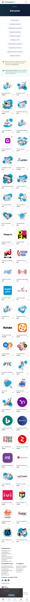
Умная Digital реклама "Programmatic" (21, 429)
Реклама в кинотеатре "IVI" (7, 503)
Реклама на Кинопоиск (21, 335)
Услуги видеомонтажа (21, 539)
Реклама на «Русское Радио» (21, 261)
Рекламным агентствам (7, 567)
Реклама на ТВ (15, 39)
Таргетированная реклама (20, 224)
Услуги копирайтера (6, 130)
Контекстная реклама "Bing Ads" (7, 429)
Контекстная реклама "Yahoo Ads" (21, 410)
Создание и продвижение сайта (6, 560)
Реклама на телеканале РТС (7, 373)
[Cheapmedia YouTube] (5, 580)
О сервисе (20, 563)
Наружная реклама (15, 32)
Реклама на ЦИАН (20, 167)
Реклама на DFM (20, 242)
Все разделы (15, 20)
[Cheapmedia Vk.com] (2, 580)
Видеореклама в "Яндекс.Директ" (20, 391)
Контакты (18, 571)
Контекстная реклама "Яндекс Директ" (21, 522)
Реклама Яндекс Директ (7, 186)
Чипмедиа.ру (6, 548)
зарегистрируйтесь (10, 73)
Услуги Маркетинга (6, 409)
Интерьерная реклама (15, 28)
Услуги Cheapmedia (6, 484)
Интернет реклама (15, 24)
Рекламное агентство (15, 47)
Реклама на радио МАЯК (22, 279)
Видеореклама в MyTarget (6, 354)
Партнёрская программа (4, 572)
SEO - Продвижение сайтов (6, 447)
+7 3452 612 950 (5, 552)
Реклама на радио (15, 36)
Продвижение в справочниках (5, 317)
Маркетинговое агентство (15, 51)
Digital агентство (15, 55)
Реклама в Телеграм (21, 316)
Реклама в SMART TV (21, 502)
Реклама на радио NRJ (7, 260)
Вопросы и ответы (21, 567)
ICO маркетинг (5, 569)
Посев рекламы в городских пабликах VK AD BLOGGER (7, 112)
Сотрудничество (7, 563)
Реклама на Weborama (21, 465)
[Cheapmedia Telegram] (8, 580)
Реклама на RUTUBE (6, 335)
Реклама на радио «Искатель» (20, 298)
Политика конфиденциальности (6, 556)
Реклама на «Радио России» (6, 280)
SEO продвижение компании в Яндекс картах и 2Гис (6, 94)
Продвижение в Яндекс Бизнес (22, 131)
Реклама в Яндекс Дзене (22, 446)
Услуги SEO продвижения (5, 391)
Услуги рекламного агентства (20, 205)
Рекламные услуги (20, 93)
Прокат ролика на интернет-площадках (21, 354)
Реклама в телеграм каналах (6, 243)
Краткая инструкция (21, 566)
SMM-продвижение (6, 223)
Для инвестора (5, 574)
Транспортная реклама (15, 43)
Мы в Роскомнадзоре (6, 558)
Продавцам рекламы (6, 566)
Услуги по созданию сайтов (21, 187)
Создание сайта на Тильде (6, 168)
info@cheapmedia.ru (6, 553)
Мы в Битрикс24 (5, 583)
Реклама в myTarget (21, 484)
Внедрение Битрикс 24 (21, 111)
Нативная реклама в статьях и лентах (6, 522)
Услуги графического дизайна (7, 540)
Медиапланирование (6, 570)
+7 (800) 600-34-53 (6, 550)
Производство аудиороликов (20, 373)
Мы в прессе (19, 570)
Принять (11, 595)
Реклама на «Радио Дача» (6, 298)
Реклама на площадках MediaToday (7, 466)
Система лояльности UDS (6, 150)
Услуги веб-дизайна (6, 204)
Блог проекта (19, 569)
